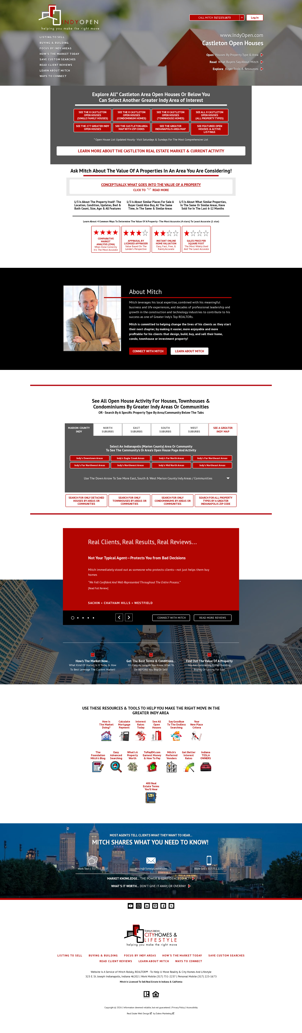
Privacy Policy (178, 1007)
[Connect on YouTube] (130, 906)
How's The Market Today (59, 53)
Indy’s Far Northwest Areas (89, 465)
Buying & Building (54, 42)
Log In (255, 17)
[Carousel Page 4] (88, 617)
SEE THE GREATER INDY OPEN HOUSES (92, 127)
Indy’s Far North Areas (171, 458)
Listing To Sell (52, 37)
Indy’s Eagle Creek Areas (130, 458)
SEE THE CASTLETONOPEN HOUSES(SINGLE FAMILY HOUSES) (92, 115)
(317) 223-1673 (207, 976)
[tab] (151, 182)
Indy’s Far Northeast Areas (212, 458)
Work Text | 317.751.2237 (93, 868)
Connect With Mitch (148, 351)
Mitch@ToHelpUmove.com (151, 868)
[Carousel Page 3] (83, 617)
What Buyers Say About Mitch (234, 62)
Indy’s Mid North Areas (171, 465)
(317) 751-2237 (166, 976)
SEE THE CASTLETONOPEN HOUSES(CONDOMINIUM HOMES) (131, 115)
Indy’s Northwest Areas (130, 465)
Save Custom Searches (58, 59)
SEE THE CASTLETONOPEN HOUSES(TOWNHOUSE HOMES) (170, 115)
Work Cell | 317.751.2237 (209, 868)
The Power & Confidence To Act (148, 878)
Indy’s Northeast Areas (212, 465)
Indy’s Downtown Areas (89, 458)
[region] (151, 577)
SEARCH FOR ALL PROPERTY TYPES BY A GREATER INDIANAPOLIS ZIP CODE (215, 501)
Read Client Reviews (56, 64)
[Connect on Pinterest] (155, 906)
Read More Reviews (212, 617)
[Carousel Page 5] (93, 617)
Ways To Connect (53, 76)
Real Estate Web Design (138, 1013)
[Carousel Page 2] (77, 617)
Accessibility (192, 1007)
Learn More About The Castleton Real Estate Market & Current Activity (151, 150)
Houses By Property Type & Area (232, 55)
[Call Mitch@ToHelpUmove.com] (151, 864)
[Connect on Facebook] (163, 906)
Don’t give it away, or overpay (148, 886)
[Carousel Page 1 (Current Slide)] (72, 617)
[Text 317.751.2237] (93, 864)
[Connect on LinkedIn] (147, 906)
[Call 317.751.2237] (209, 864)
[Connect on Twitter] (171, 906)
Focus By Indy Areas (56, 48)
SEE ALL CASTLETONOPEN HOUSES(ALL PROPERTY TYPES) (210, 115)
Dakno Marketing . (165, 1013)
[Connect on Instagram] (139, 906)
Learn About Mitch (55, 70)
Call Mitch (215, 17)
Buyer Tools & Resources (235, 69)
